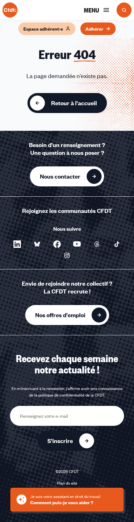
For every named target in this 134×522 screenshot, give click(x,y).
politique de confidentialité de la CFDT (71, 395)
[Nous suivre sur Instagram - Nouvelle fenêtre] (67, 255)
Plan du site (67, 483)
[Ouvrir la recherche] (124, 9)
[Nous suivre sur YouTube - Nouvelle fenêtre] (77, 244)
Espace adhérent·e (43, 29)
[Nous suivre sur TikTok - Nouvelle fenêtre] (117, 244)
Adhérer (94, 29)
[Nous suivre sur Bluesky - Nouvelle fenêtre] (37, 244)
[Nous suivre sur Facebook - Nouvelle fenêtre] (57, 244)
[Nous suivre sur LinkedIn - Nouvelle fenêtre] (17, 244)
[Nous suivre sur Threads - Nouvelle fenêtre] (97, 244)
